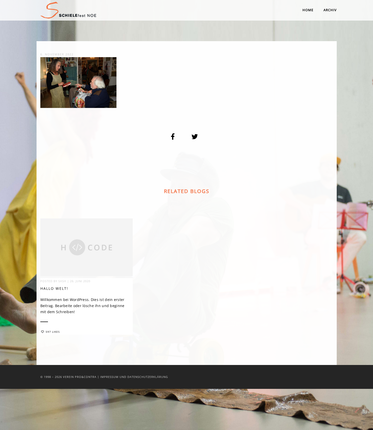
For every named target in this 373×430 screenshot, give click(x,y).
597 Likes (53, 331)
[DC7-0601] (173, 137)
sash (62, 281)
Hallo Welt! (54, 288)
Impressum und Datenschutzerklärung (134, 377)
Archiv (330, 10)
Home (307, 10)
